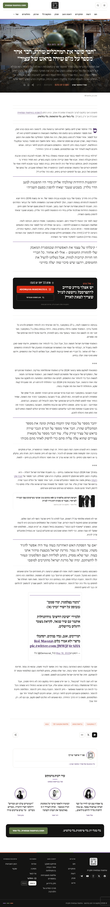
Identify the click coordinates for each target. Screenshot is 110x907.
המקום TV (46, 14)
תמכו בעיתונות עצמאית (15, 5)
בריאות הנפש (77, 724)
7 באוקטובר (91, 724)
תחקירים (79, 14)
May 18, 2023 (63, 653)
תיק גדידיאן (51, 883)
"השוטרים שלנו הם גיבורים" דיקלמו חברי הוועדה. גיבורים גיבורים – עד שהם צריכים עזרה (20, 807)
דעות (88, 14)
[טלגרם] (81, 876)
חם (95, 14)
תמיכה (33, 868)
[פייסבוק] (104, 876)
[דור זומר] (55, 793)
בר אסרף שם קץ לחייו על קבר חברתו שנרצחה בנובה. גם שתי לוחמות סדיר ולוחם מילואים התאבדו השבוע (89, 807)
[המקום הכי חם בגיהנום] (93, 862)
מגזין (57, 14)
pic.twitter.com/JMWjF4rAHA (55, 646)
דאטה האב (67, 14)
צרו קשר (32, 873)
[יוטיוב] (87, 876)
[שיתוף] (32, 85)
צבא (47, 724)
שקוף (14, 868)
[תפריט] (104, 5)
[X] (99, 876)
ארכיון (36, 14)
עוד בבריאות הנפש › (55, 781)
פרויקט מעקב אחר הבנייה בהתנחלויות (50, 867)
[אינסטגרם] (93, 876)
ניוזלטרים (26, 14)
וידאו (73, 883)
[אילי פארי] (89, 793)
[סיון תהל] (20, 793)
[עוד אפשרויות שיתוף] (15, 734)
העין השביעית (11, 864)
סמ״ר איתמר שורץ (79, 85)
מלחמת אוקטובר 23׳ (60, 724)
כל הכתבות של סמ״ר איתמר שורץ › (82, 764)
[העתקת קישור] (82, 734)
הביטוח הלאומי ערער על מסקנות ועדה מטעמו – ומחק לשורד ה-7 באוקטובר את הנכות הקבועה (55, 807)
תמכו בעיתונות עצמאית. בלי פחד (28, 830)
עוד (17, 14)
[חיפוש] (98, 5)
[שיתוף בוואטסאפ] (94, 734)
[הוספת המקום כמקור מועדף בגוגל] (24, 85)
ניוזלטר (30, 878)
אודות (33, 864)
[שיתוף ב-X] (88, 734)
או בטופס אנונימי (33, 297)
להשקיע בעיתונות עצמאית (29, 112)
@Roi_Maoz (43, 641)
